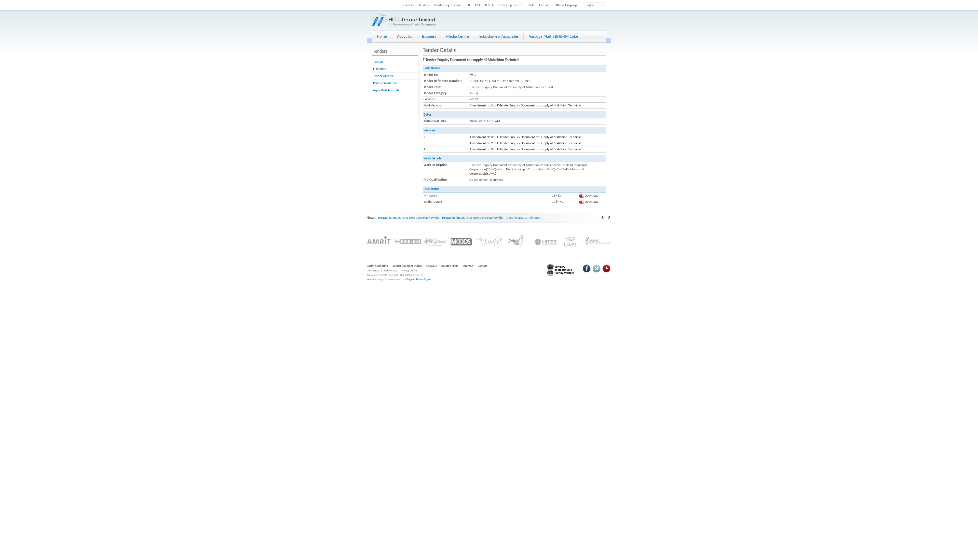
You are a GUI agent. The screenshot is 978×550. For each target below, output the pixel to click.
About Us (404, 37)
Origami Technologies (418, 279)
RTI (468, 5)
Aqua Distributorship (387, 90)
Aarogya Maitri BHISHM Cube (553, 37)
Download (592, 195)
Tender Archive (383, 76)
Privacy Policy (409, 270)
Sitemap (468, 266)
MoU (530, 5)
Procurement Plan (385, 83)
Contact (544, 5)
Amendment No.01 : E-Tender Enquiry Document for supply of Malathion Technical (525, 137)
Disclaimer (373, 270)
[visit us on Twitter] (596, 271)
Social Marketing (377, 266)
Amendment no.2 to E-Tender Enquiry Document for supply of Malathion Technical (525, 143)
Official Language (566, 5)
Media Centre (457, 37)
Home (382, 37)
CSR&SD (431, 266)
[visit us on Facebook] (587, 271)
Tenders (424, 5)
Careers (408, 5)
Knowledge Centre (510, 5)
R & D (489, 5)
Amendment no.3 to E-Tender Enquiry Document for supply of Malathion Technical (525, 105)
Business (429, 37)
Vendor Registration (447, 5)
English (590, 5)
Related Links (449, 266)
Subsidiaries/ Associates (499, 37)
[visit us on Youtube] (606, 271)
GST (477, 5)
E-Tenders (379, 69)
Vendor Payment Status (407, 266)
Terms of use (390, 270)
